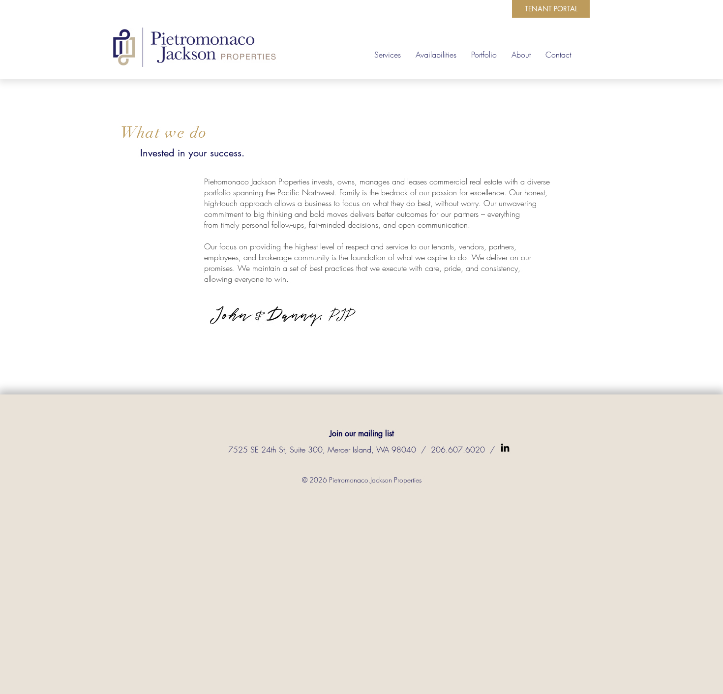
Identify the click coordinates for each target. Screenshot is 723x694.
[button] (521, 54)
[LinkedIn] (505, 447)
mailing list (376, 433)
